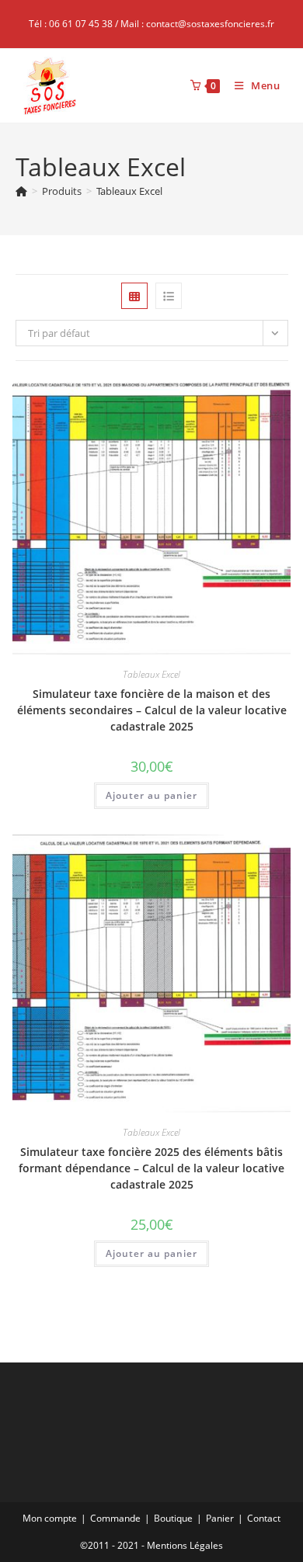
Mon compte (50, 1518)
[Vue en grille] (134, 296)
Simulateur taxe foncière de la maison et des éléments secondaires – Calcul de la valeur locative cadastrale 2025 (152, 710)
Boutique (173, 1518)
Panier (220, 1518)
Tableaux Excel (129, 191)
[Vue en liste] (168, 296)
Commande (115, 1518)
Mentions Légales (185, 1545)
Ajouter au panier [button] (151, 795)
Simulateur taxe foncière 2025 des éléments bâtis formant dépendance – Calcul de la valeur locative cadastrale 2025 (151, 1168)
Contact (263, 1518)
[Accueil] (21, 191)
